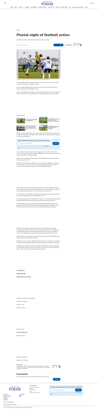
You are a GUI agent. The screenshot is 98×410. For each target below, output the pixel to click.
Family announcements (35, 392)
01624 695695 (10, 402)
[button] (5, 2)
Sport (18, 30)
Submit (56, 143)
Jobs (31, 391)
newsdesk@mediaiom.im (11, 404)
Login (93, 3)
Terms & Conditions (34, 387)
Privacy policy (33, 390)
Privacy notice (46, 146)
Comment (56, 379)
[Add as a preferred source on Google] (68, 45)
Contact (31, 388)
